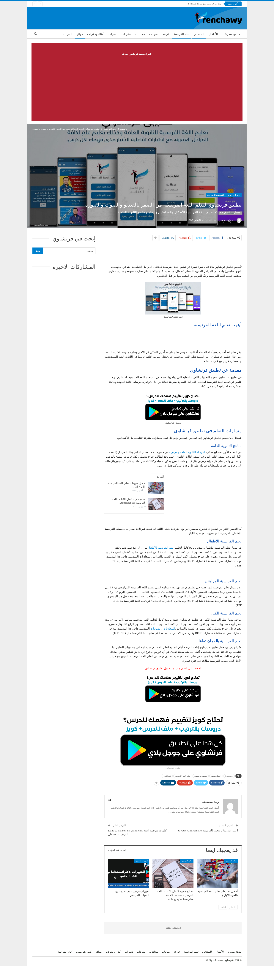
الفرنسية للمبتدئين (215, 195)
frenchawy (229, 776)
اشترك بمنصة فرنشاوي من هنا (137, 53)
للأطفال (213, 34)
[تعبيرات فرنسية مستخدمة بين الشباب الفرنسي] (128, 873)
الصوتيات (155, 628)
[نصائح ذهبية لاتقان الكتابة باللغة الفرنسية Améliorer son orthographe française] (156, 504)
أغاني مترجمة (65, 951)
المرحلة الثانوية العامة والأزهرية (187, 452)
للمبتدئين (199, 34)
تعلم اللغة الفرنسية (182, 776)
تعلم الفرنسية (181, 34)
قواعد (166, 34)
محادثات (140, 34)
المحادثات (169, 628)
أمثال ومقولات (95, 34)
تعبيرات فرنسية (142, 861)
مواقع (79, 34)
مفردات (126, 34)
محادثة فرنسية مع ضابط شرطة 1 (204, 3)
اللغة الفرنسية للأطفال (161, 547)
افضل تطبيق (216, 776)
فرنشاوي (167, 776)
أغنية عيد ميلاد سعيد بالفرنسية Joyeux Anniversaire (208, 830)
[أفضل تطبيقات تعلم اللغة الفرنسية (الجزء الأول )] (156, 488)
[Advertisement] (137, 84)
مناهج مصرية (232, 34)
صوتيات (153, 34)
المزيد (68, 34)
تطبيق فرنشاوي (200, 776)
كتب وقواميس (84, 951)
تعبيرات (112, 34)
